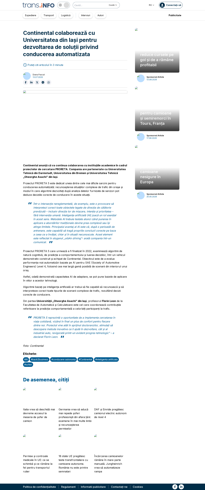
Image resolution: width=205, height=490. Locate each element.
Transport (49, 15)
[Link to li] (181, 486)
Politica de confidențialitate (39, 486)
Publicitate (175, 15)
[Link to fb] (174, 486)
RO (150, 5)
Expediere (30, 15)
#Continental (85, 359)
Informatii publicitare (93, 486)
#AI (26, 359)
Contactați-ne (119, 486)
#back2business (39, 359)
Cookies (138, 486)
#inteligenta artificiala (106, 359)
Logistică (65, 15)
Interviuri (85, 15)
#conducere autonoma (63, 359)
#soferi (28, 364)
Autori (101, 15)
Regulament (68, 486)
